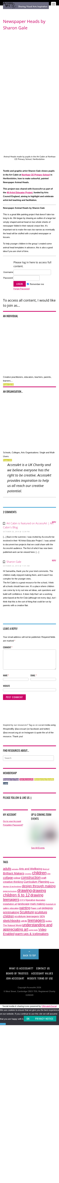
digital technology (10, 891)
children (39, 872)
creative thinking (13, 881)
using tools (33, 930)
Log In (5, 11)
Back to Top (29, 955)
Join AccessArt (26, 779)
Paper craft (36, 908)
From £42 (7, 460)
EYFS (22, 900)
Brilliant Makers (13, 873)
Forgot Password (21, 289)
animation (15, 869)
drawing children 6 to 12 (24, 892)
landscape (24, 904)
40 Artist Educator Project (20, 192)
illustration (40, 900)
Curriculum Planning (36, 881)
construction (31, 877)
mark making (37, 903)
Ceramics (28, 874)
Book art (46, 869)
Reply (54, 522)
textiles (49, 921)
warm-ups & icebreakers (32, 934)
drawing (24, 890)
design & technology (12, 886)
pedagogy (47, 908)
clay (49, 874)
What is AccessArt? (21, 968)
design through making (39, 886)
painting (24, 908)
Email (34, 675)
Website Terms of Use (40, 978)
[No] (3, 1024)
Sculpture (27, 912)
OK (28, 1018)
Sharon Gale (13, 562)
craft (43, 877)
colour (16, 877)
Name (6, 675)
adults (7, 868)
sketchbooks (11, 920)
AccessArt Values (42, 973)
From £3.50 (8, 384)
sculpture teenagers (26, 916)
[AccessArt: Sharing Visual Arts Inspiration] (26, 7)
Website (6, 685)
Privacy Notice (44, 1018)
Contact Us (43, 968)
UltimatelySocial (49, 1006)
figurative (30, 899)
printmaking (11, 912)
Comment (7, 647)
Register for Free (11, 779)
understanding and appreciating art (27, 927)
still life (24, 921)
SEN (42, 916)
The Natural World (12, 925)
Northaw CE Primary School (36, 174)
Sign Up (13, 11)
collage (8, 877)
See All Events (38, 848)
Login (5, 783)
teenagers (36, 920)
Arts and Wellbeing (30, 868)
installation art (10, 904)
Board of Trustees (17, 973)
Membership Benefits (44, 779)
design (52, 882)
